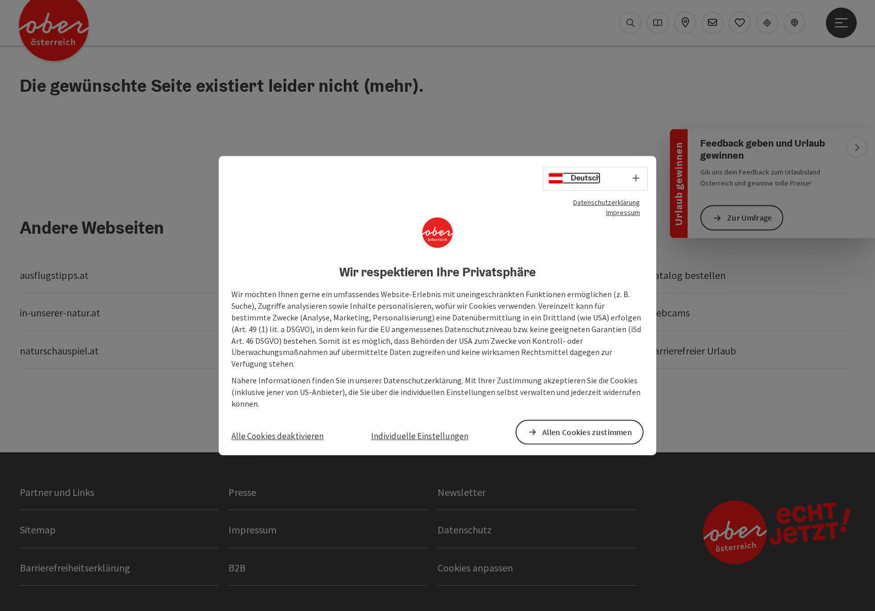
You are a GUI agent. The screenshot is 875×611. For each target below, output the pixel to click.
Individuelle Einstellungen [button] (419, 435)
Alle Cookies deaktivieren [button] (277, 435)
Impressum (623, 212)
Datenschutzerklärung (606, 201)
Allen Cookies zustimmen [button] (587, 432)
